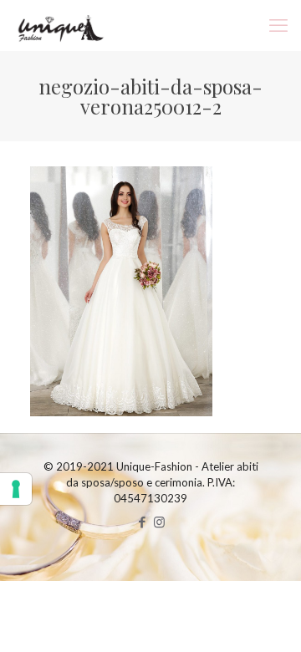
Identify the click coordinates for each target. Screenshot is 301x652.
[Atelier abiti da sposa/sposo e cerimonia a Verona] (59, 25)
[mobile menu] (278, 25)
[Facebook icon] (141, 521)
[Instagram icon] (159, 521)
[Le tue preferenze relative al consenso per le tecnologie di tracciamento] (16, 489)
